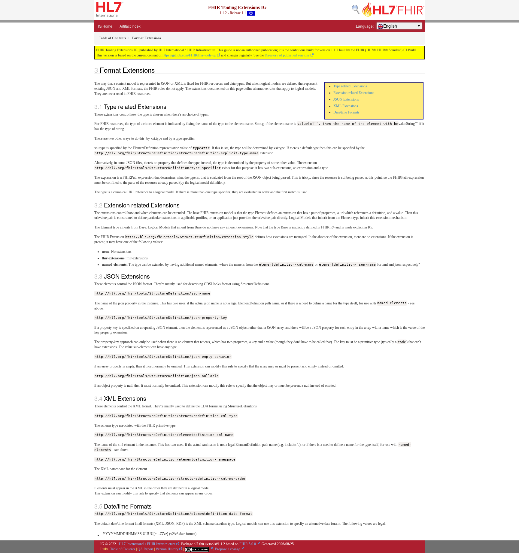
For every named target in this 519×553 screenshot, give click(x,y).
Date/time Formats (346, 112)
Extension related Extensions (353, 93)
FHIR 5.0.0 (247, 544)
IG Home (105, 26)
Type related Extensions (350, 86)
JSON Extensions (346, 99)
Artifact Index (130, 26)
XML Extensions (345, 106)
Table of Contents (122, 549)
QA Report (145, 549)
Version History (167, 549)
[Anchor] (158, 69)
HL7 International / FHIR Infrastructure (147, 544)
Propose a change (227, 549)
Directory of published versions (287, 55)
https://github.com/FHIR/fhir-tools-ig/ (189, 55)
